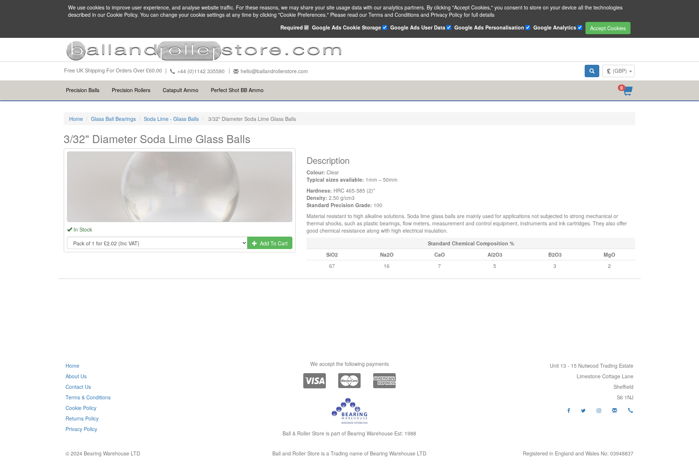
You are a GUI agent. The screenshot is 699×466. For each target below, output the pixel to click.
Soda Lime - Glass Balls (171, 118)
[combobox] (618, 71)
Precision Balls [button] (82, 90)
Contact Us (78, 386)
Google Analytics (554, 27)
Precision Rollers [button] (131, 90)
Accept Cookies (608, 28)
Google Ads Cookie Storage (346, 27)
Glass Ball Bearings (113, 118)
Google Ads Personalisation (489, 27)
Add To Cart (272, 243)
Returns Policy (82, 418)
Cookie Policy (81, 407)
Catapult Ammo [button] (180, 90)
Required (291, 27)
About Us (76, 376)
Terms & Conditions (88, 397)
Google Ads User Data (417, 27)
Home (76, 118)
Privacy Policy (81, 429)
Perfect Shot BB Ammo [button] (237, 90)
